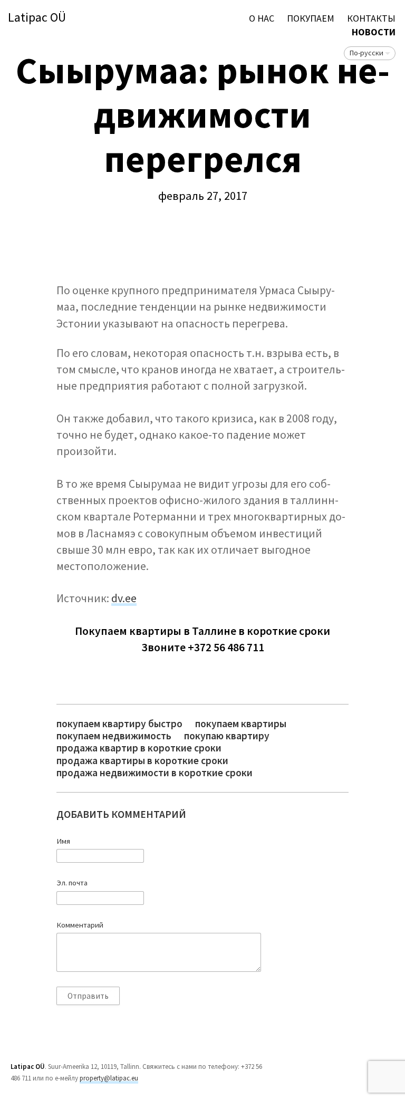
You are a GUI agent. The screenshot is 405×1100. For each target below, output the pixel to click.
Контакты (371, 18)
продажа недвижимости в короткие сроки (154, 773)
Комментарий (79, 925)
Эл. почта (72, 882)
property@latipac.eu (109, 1078)
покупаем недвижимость (113, 736)
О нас (261, 18)
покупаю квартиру (226, 736)
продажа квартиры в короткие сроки (142, 761)
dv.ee (124, 598)
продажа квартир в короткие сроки (138, 748)
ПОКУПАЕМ (310, 18)
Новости (374, 32)
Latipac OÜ (37, 17)
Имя (63, 841)
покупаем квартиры (240, 724)
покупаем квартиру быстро (119, 724)
